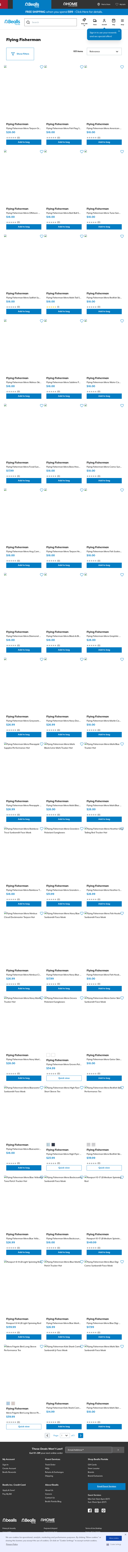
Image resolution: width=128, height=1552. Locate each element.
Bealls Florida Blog (53, 1501)
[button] (114, 1544)
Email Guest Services (106, 1486)
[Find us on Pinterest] (103, 1510)
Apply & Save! (8, 1490)
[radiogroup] (50, 1055)
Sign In (5, 1465)
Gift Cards (92, 1465)
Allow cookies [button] (114, 1538)
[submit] (118, 1450)
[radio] (48, 1055)
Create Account (9, 1468)
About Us (49, 1490)
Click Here (82, 11)
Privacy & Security (9, 1528)
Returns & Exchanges (54, 1472)
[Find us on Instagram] (96, 1510)
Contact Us (50, 1498)
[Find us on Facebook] (90, 1510)
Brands (91, 1472)
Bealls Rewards (9, 1472)
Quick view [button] (69, 1079)
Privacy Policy (12, 1544)
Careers (48, 1494)
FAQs (47, 1468)
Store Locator (93, 1468)
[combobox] (50, 22)
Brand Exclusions (95, 1476)
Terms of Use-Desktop (93, 1528)
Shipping (49, 1476)
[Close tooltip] (119, 31)
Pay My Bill (7, 1494)
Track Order (50, 1465)
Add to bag (29, 143)
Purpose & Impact (50, 1528)
